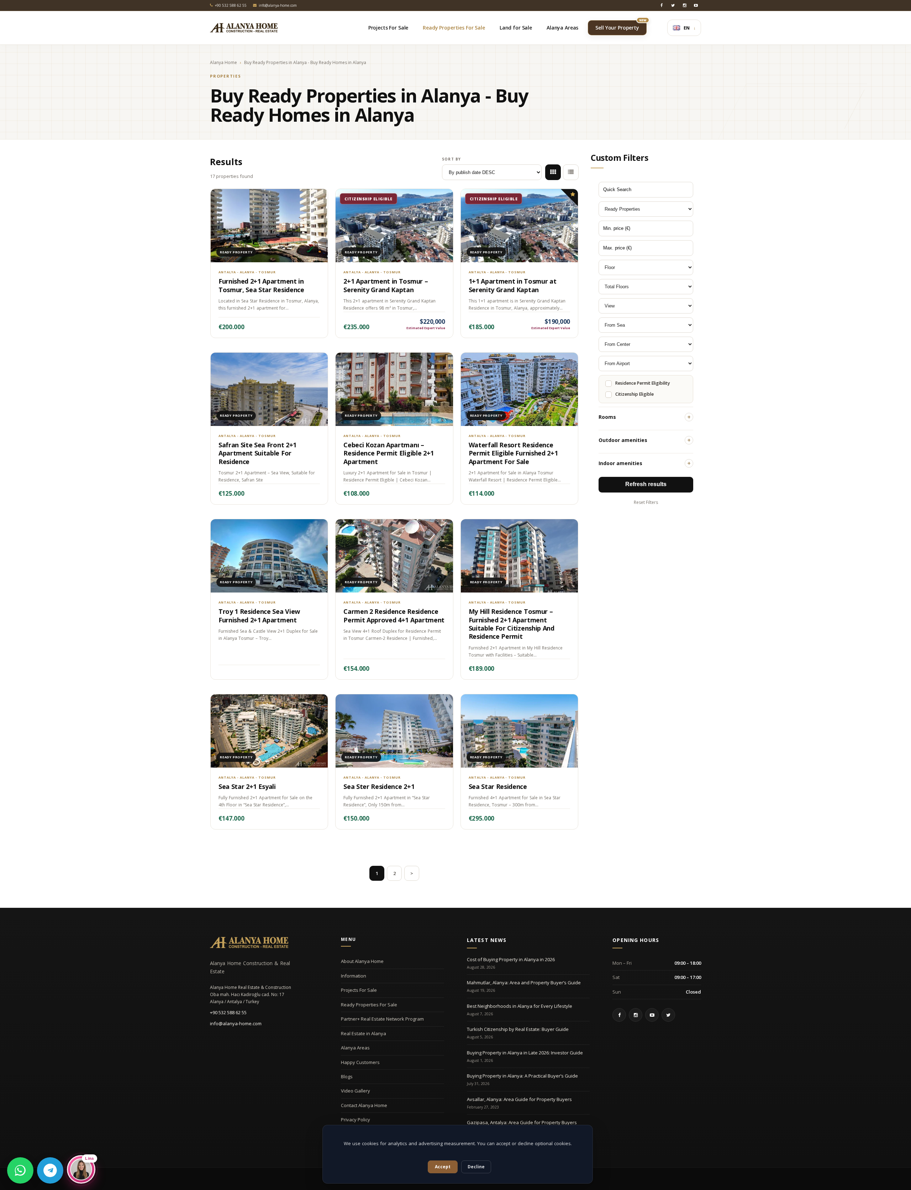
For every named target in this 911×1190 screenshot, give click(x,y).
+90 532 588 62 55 (228, 1012)
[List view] (571, 172)
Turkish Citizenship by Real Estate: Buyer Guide (518, 1029)
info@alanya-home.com (236, 1023)
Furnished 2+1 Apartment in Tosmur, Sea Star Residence (261, 285)
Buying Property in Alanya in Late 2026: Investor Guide (525, 1052)
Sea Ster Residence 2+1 (378, 786)
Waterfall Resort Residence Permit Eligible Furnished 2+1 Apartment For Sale (513, 453)
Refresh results (646, 484)
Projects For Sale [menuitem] (388, 27)
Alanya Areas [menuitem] (562, 27)
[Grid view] (553, 172)
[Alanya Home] (249, 942)
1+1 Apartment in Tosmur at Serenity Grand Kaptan (513, 285)
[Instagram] (684, 5)
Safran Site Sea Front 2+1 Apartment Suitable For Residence (257, 453)
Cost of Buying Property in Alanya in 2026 (511, 959)
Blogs (347, 1076)
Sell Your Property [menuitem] (620, 25)
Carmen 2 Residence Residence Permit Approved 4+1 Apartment (393, 615)
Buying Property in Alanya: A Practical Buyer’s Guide (522, 1076)
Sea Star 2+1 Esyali (247, 786)
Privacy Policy (355, 1119)
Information (353, 976)
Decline (476, 1167)
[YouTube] (695, 5)
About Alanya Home (362, 961)
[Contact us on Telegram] (50, 1170)
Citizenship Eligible (634, 394)
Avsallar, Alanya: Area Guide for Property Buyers (519, 1099)
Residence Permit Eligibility (642, 383)
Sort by (451, 159)
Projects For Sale (359, 990)
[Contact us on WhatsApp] (20, 1170)
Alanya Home (223, 62)
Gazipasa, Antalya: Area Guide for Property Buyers (522, 1122)
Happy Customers (360, 1062)
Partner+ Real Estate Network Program (382, 1019)
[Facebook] (661, 5)
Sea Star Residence (498, 786)
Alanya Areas (355, 1047)
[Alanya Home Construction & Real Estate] (244, 27)
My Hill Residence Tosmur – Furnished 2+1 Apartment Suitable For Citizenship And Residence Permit (511, 624)
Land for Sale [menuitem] (516, 27)
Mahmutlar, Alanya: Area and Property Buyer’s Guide (524, 982)
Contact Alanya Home (364, 1105)
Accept (443, 1167)
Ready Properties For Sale (369, 1004)
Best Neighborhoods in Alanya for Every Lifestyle (519, 1006)
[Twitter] (673, 5)
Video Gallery (355, 1091)
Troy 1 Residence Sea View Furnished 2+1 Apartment (259, 615)
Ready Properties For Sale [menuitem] (454, 27)
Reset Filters (646, 502)
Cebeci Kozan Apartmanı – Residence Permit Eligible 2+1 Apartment (388, 453)
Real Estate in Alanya (363, 1033)
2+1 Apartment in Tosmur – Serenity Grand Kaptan (385, 285)
